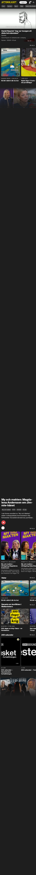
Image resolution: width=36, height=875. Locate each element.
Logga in (23, 2)
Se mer (30, 40)
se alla (32, 45)
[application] (18, 19)
